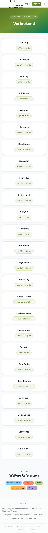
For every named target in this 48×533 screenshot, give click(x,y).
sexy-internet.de (24, 386)
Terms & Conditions (22, 515)
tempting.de (24, 234)
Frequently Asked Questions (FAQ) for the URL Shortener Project (21, 509)
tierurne (32, 488)
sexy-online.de (24, 420)
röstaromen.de (24, 200)
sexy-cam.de (24, 403)
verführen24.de (24, 251)
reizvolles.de (24, 183)
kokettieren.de (24, 149)
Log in (27, 4)
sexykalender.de (24, 268)
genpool (28, 483)
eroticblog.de (24, 285)
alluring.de (24, 48)
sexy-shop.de (24, 437)
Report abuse (17, 518)
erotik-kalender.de (24, 319)
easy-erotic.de (24, 370)
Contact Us (38, 515)
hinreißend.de (24, 133)
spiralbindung (18, 488)
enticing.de (24, 82)
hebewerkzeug (13, 483)
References (31, 518)
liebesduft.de (24, 166)
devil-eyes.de (24, 65)
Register (36, 4)
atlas (39, 483)
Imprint (8, 515)
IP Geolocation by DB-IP (32, 527)
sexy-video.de (24, 454)
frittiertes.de (24, 99)
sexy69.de (24, 217)
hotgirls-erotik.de (24, 302)
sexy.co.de (24, 353)
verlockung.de (24, 336)
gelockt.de (24, 116)
